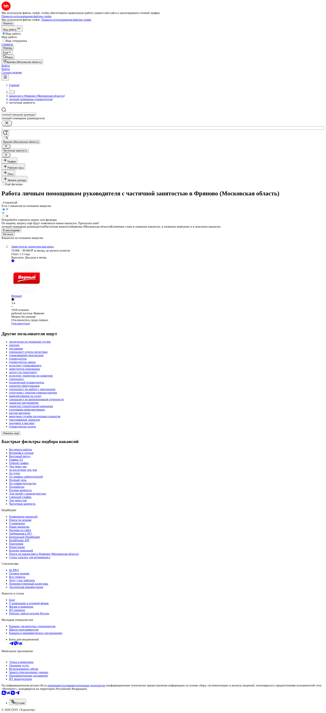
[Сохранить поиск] (5, 133)
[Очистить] (7, 123)
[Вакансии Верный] (166, 278)
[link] (8, 57)
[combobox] (19, 115)
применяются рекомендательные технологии (76, 685)
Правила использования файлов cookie (66, 19)
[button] (6, 65)
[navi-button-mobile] (5, 77)
